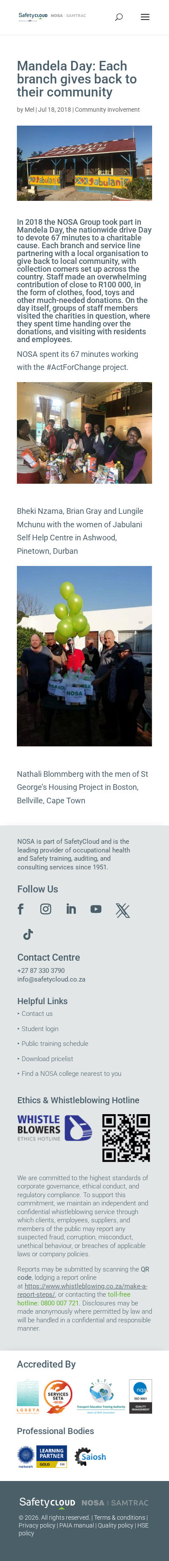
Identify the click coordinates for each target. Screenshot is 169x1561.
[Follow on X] (121, 909)
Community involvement (107, 109)
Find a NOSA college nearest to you (71, 1074)
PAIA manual (76, 1525)
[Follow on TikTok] (28, 934)
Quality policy (115, 1525)
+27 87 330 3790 (41, 971)
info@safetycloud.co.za (51, 979)
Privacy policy (37, 1525)
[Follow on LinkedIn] (71, 909)
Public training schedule (55, 1044)
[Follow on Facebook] (21, 909)
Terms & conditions (119, 1517)
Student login (40, 1029)
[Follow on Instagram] (46, 909)
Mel (29, 109)
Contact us (37, 1014)
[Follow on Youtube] (96, 909)
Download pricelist (47, 1059)
